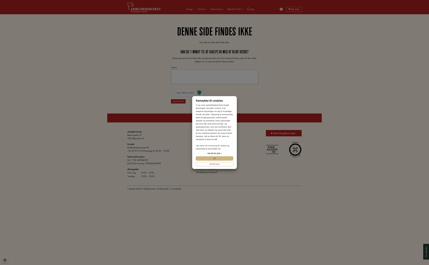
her (219, 149)
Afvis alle (215, 164)
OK (214, 158)
